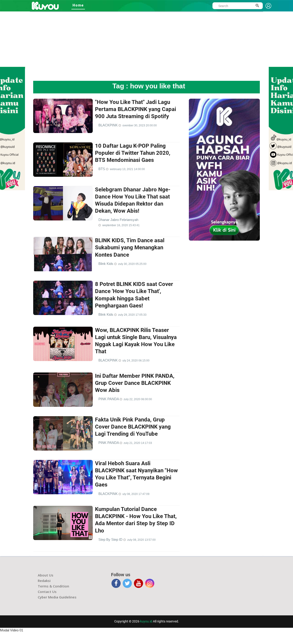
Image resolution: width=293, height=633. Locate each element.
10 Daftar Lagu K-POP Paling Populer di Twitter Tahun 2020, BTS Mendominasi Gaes (132, 153)
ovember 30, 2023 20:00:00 (139, 125)
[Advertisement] (146, 46)
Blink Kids (106, 264)
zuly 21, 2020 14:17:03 (138, 443)
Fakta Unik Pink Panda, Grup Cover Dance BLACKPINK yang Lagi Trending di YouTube (133, 426)
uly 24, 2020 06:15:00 (135, 360)
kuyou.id (146, 621)
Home (78, 5)
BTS (102, 169)
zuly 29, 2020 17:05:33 (132, 314)
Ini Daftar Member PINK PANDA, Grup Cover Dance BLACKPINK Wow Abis (134, 383)
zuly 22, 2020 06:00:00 (138, 399)
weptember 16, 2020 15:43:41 (121, 225)
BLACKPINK (108, 125)
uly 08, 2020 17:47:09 (135, 494)
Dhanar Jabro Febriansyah (118, 220)
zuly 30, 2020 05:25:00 (132, 264)
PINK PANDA (109, 399)
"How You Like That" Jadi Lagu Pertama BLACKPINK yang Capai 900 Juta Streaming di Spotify (135, 109)
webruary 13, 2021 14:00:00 (127, 169)
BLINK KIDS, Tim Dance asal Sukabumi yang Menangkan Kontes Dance (129, 247)
